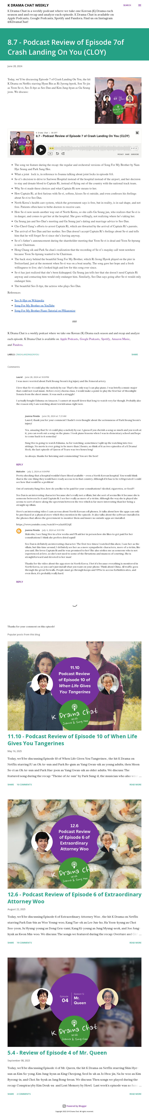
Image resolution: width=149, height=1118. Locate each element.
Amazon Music (121, 339)
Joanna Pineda (32, 416)
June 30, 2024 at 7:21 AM (54, 416)
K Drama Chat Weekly (28, 5)
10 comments (24, 784)
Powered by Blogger (76, 1106)
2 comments (24, 1094)
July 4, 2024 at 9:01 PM (53, 530)
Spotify (105, 339)
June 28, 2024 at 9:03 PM (37, 377)
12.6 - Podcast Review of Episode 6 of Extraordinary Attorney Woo (74, 898)
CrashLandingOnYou (27, 354)
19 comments (24, 942)
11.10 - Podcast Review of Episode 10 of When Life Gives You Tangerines (72, 740)
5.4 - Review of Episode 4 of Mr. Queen (57, 1052)
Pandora (17, 345)
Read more (135, 784)
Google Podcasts (90, 339)
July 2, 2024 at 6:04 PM (38, 471)
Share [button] (135, 354)
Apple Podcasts (69, 339)
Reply (19, 464)
